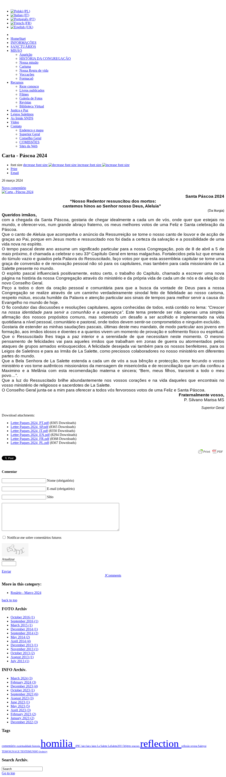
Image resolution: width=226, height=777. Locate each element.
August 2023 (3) (22, 698)
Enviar (6, 571)
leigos (127, 746)
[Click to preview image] (17, 192)
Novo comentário (14, 188)
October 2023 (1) (23, 690)
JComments (113, 575)
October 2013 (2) (23, 653)
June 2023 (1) (20, 702)
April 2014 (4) (21, 641)
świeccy (43, 751)
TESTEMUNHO (29, 751)
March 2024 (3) (21, 678)
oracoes (136, 746)
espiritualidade (24, 746)
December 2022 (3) (24, 722)
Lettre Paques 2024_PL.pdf (30, 443)
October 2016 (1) (23, 617)
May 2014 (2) (20, 637)
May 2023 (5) (20, 706)
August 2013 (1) (22, 657)
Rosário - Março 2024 (26, 593)
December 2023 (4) (24, 686)
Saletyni (202, 746)
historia (36, 746)
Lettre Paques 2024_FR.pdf (30, 439)
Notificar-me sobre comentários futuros (34, 537)
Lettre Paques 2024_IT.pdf (29, 431)
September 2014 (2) (24, 633)
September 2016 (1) (24, 621)
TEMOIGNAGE (11, 751)
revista (194, 746)
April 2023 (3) (21, 710)
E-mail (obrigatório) (61, 489)
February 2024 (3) (23, 682)
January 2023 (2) (22, 718)
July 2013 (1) (20, 661)
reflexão (185, 746)
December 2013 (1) (24, 645)
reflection (160, 743)
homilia (58, 743)
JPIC (78, 746)
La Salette (102, 746)
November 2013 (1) (24, 649)
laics (89, 746)
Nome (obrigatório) (60, 480)
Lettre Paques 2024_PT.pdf (30, 423)
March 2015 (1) (21, 625)
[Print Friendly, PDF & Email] (210, 454)
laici (83, 746)
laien (94, 746)
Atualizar (8, 559)
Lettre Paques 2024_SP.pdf (29, 427)
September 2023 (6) (24, 694)
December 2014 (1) (24, 629)
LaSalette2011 (115, 746)
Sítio (50, 497)
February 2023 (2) (23, 714)
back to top (9, 600)
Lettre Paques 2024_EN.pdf (30, 435)
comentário (9, 746)
